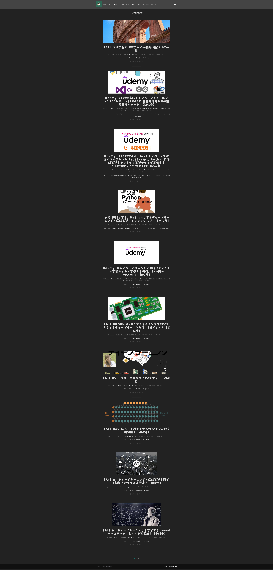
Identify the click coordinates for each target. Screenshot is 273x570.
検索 (143, 4)
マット (112, 54)
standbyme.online (151, 4)
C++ (129, 108)
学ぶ (124, 110)
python (131, 54)
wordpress (163, 108)
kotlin (139, 108)
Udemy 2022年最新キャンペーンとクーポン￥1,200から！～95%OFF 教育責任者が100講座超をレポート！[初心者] (136, 101)
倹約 (123, 4)
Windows (156, 108)
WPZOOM (174, 566)
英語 (139, 4)
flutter (133, 108)
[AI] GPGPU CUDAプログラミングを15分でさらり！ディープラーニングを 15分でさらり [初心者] (136, 327)
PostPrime (116, 4)
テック (136, 54)
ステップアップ (130, 4)
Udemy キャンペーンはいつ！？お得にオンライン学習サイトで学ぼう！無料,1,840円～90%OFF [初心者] (136, 271)
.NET (112, 108)
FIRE (104, 4)
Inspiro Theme (167, 566)
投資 (109, 4)
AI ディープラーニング (122, 54)
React (150, 108)
